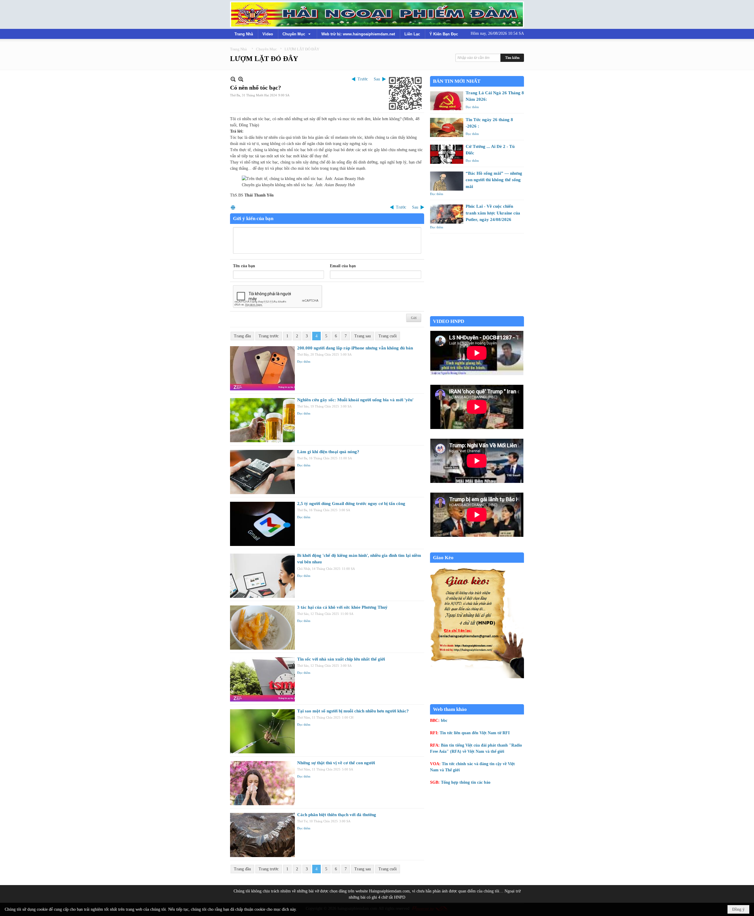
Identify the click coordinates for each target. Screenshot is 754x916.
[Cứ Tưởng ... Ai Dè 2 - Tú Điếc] (446, 154)
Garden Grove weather (477, 313)
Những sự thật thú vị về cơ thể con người (336, 762)
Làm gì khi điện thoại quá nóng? (328, 451)
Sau (377, 79)
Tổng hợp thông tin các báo (465, 782)
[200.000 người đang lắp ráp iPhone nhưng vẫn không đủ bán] (262, 368)
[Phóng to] (241, 79)
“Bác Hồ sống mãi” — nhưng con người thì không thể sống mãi (494, 180)
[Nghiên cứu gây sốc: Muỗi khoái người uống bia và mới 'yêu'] (262, 420)
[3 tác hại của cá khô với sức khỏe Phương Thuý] (262, 627)
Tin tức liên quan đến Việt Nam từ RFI (475, 733)
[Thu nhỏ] (233, 79)
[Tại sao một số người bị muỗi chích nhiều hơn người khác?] (262, 731)
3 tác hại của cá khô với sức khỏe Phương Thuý (342, 607)
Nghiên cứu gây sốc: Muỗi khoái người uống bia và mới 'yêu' (355, 399)
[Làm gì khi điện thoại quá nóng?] (262, 472)
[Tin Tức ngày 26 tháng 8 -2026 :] (446, 127)
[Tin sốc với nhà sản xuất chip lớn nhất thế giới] (262, 679)
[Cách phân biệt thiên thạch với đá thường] (262, 835)
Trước (363, 79)
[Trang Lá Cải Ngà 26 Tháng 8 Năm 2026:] (446, 100)
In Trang (233, 207)
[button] (297, 34)
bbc (444, 720)
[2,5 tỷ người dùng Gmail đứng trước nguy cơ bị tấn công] (262, 524)
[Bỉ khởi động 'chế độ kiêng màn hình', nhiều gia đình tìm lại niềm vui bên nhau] (262, 576)
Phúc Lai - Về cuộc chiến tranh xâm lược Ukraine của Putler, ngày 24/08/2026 (493, 213)
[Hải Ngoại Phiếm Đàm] (377, 14)
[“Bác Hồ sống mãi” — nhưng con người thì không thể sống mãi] (446, 181)
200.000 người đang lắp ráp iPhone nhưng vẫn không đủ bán (355, 348)
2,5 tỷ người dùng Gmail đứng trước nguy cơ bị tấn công (351, 503)
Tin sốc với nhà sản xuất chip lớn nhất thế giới (341, 659)
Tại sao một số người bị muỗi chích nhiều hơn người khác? (353, 711)
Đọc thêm (303, 361)
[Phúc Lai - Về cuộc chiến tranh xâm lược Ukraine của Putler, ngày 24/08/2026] (446, 214)
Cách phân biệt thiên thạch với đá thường (336, 814)
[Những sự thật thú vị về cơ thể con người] (262, 783)
